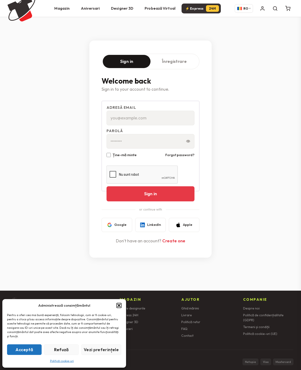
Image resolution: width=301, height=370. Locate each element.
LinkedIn (154, 225)
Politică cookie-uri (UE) (260, 334)
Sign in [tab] (126, 61)
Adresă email (121, 107)
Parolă (115, 131)
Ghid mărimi (190, 308)
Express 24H (129, 315)
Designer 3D (122, 8)
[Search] (275, 8)
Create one (173, 241)
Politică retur (190, 322)
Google (120, 225)
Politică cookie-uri (62, 361)
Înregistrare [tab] (174, 61)
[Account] (262, 8)
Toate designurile (132, 308)
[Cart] (287, 8)
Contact (187, 335)
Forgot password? (179, 155)
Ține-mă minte (125, 155)
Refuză (61, 349)
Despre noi (251, 308)
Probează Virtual (160, 8)
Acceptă (24, 349)
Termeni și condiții (256, 327)
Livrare (186, 315)
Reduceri (126, 329)
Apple (187, 225)
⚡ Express (200, 8)
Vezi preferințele (101, 349)
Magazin (62, 8)
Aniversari (90, 8)
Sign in (150, 193)
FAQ (184, 329)
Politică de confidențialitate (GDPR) (263, 317)
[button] (119, 305)
